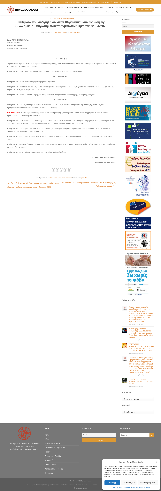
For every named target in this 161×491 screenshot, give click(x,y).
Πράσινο (110, 7)
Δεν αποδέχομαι (129, 483)
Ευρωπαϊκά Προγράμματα (65, 12)
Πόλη (52, 7)
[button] (157, 462)
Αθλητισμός (47, 12)
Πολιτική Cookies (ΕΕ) (89, 2)
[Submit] (152, 435)
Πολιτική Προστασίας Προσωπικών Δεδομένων (136, 487)
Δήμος (60, 7)
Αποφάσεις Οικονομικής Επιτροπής (61, 19)
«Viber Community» (104, 2)
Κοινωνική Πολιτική (73, 7)
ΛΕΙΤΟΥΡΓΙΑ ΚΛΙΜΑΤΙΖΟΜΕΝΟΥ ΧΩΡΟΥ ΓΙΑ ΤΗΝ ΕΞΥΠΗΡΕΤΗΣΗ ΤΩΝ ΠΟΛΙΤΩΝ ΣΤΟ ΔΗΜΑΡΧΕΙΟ (141, 347)
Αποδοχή (112, 483)
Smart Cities (82, 12)
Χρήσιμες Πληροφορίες (54, 469)
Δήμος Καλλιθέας (75, 32)
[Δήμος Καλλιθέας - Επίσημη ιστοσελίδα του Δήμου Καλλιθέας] (23, 9)
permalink (84, 178)
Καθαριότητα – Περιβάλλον (93, 7)
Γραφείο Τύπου (96, 12)
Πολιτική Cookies (117, 487)
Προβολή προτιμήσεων (148, 483)
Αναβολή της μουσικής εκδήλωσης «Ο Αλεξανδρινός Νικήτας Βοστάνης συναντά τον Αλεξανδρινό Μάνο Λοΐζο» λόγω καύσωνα (141, 333)
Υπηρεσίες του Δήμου (113, 12)
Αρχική (45, 7)
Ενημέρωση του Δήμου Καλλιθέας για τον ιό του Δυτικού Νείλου (141, 381)
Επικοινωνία (117, 2)
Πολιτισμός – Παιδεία (122, 7)
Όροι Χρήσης (44, 2)
